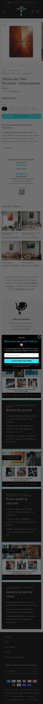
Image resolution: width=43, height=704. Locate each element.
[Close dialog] (39, 337)
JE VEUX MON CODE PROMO (22, 361)
